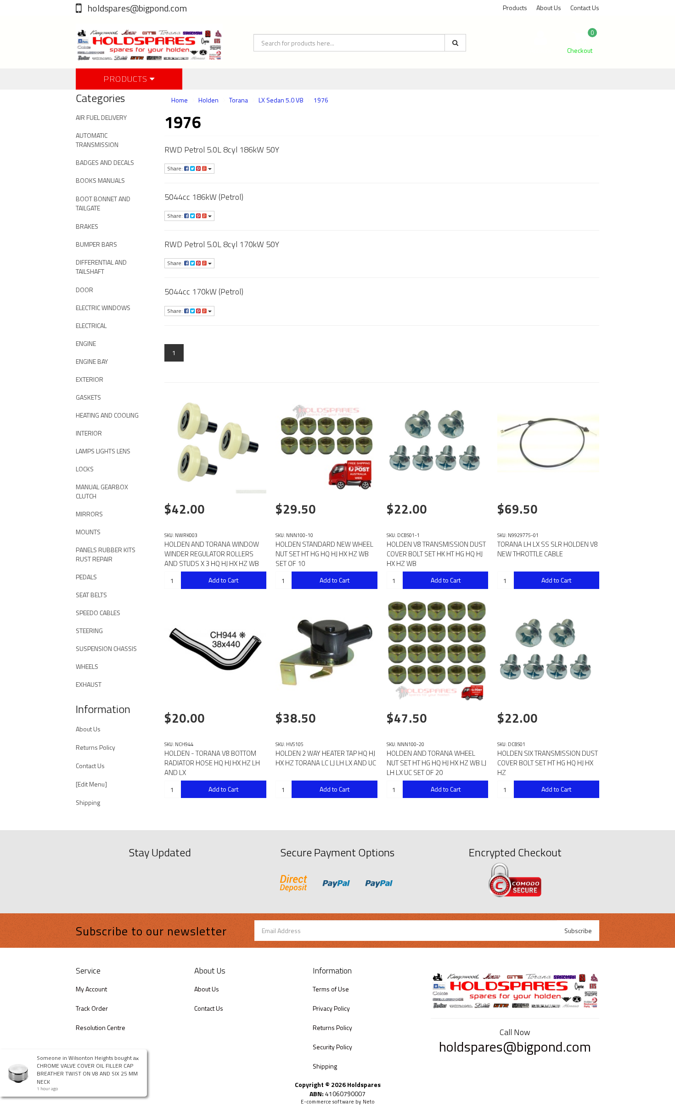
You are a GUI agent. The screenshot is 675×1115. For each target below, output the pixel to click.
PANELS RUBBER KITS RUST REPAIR (105, 554)
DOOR (84, 289)
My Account (91, 989)
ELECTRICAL (91, 325)
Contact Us (584, 7)
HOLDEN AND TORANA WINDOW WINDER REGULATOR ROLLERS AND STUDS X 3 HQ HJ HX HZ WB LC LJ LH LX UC (211, 558)
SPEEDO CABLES (98, 612)
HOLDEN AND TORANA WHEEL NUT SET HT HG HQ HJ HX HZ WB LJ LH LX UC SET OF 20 (436, 763)
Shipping (88, 802)
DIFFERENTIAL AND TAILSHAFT (101, 266)
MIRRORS (89, 514)
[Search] (455, 42)
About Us (548, 7)
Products (515, 7)
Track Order (92, 1008)
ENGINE (86, 343)
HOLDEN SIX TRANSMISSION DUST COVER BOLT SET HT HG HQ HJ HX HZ (547, 763)
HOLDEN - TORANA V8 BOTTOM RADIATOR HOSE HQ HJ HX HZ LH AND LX (212, 763)
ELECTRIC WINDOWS (103, 307)
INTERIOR (89, 433)
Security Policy (332, 1047)
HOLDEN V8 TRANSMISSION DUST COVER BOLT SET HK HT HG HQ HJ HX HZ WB (436, 554)
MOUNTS (88, 532)
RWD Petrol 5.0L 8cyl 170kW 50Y (221, 244)
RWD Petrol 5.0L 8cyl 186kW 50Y (221, 149)
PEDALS (86, 577)
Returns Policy (95, 747)
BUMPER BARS (96, 244)
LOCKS (85, 469)
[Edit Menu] (91, 784)
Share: (175, 168)
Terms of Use (331, 989)
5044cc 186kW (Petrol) (203, 197)
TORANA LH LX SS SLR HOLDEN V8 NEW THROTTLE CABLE (547, 549)
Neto (369, 1101)
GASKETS (88, 397)
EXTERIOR (89, 379)
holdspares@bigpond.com (136, 8)
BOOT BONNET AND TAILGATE (103, 203)
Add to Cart (223, 580)
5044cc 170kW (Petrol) (203, 291)
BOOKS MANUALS (100, 180)
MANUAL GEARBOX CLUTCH (102, 491)
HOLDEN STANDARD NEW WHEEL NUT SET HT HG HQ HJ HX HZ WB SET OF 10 (324, 554)
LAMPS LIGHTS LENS (103, 451)
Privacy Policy (331, 1008)
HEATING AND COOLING (107, 415)
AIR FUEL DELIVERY (101, 117)
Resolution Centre (100, 1027)
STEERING (89, 630)
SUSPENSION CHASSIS (106, 648)
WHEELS (87, 666)
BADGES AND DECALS (105, 162)
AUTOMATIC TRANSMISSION (97, 139)
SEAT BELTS (91, 595)
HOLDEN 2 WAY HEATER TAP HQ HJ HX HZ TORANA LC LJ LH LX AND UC (326, 758)
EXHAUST (88, 684)
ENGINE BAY (92, 361)
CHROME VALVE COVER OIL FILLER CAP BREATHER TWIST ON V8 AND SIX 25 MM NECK (87, 1073)
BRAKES (87, 226)
